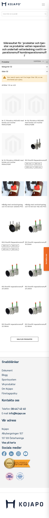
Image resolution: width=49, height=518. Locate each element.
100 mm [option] (29, 164)
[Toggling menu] (43, 5)
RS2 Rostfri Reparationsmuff (13, 242)
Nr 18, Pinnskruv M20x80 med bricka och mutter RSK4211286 (34, 123)
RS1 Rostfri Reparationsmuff (36, 160)
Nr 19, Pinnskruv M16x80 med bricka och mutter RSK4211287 (13, 162)
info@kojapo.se (17, 413)
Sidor (5, 71)
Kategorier (7, 67)
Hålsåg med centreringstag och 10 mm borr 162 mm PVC (35, 206)
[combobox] (24, 14)
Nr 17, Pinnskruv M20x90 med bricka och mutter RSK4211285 (13, 123)
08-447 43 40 (18, 408)
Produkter (5, 62)
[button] (38, 61)
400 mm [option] (6, 249)
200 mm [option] (38, 164)
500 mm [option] (15, 249)
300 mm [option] (38, 167)
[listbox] (36, 165)
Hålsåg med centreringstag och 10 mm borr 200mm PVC (12, 206)
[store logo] (11, 4)
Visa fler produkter (24, 339)
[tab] (24, 61)
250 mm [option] (29, 167)
